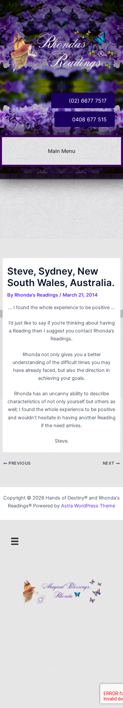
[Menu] (15, 541)
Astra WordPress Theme (88, 506)
